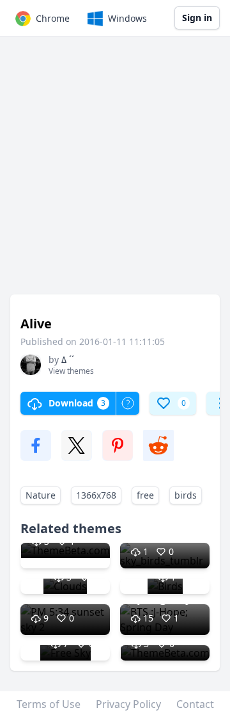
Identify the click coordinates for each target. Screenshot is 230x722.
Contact (195, 704)
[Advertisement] (115, 171)
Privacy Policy (128, 704)
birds (185, 495)
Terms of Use (48, 704)
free (145, 495)
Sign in (197, 18)
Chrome (53, 18)
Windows (127, 18)
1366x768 (96, 495)
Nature (41, 495)
